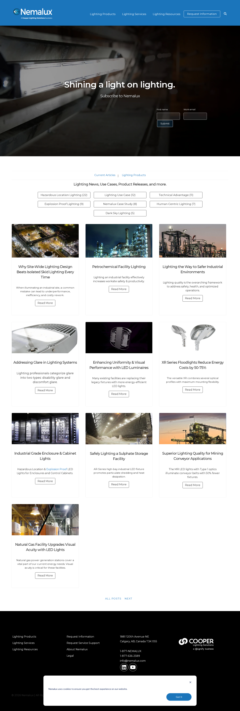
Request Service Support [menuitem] (83, 643)
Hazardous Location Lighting (64, 195)
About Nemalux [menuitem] (77, 649)
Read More (45, 303)
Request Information (202, 14)
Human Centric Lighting (176, 204)
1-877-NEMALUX (130, 651)
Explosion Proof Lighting (64, 204)
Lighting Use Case (120, 195)
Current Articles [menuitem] (104, 175)
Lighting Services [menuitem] (23, 643)
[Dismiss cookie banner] (190, 683)
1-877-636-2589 (130, 655)
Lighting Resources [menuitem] (25, 649)
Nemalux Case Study (120, 204)
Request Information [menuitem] (80, 636)
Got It (179, 696)
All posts (113, 598)
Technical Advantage (176, 195)
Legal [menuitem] (70, 655)
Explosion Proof (56, 469)
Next (128, 598)
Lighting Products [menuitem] (134, 175)
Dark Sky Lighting (120, 213)
